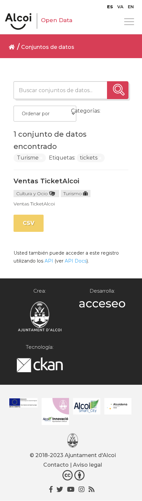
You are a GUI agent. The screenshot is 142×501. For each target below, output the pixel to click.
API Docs (76, 261)
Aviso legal (87, 465)
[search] (117, 90)
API (49, 261)
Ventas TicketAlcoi (46, 181)
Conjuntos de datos (47, 47)
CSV (28, 223)
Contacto (56, 465)
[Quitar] (41, 158)
